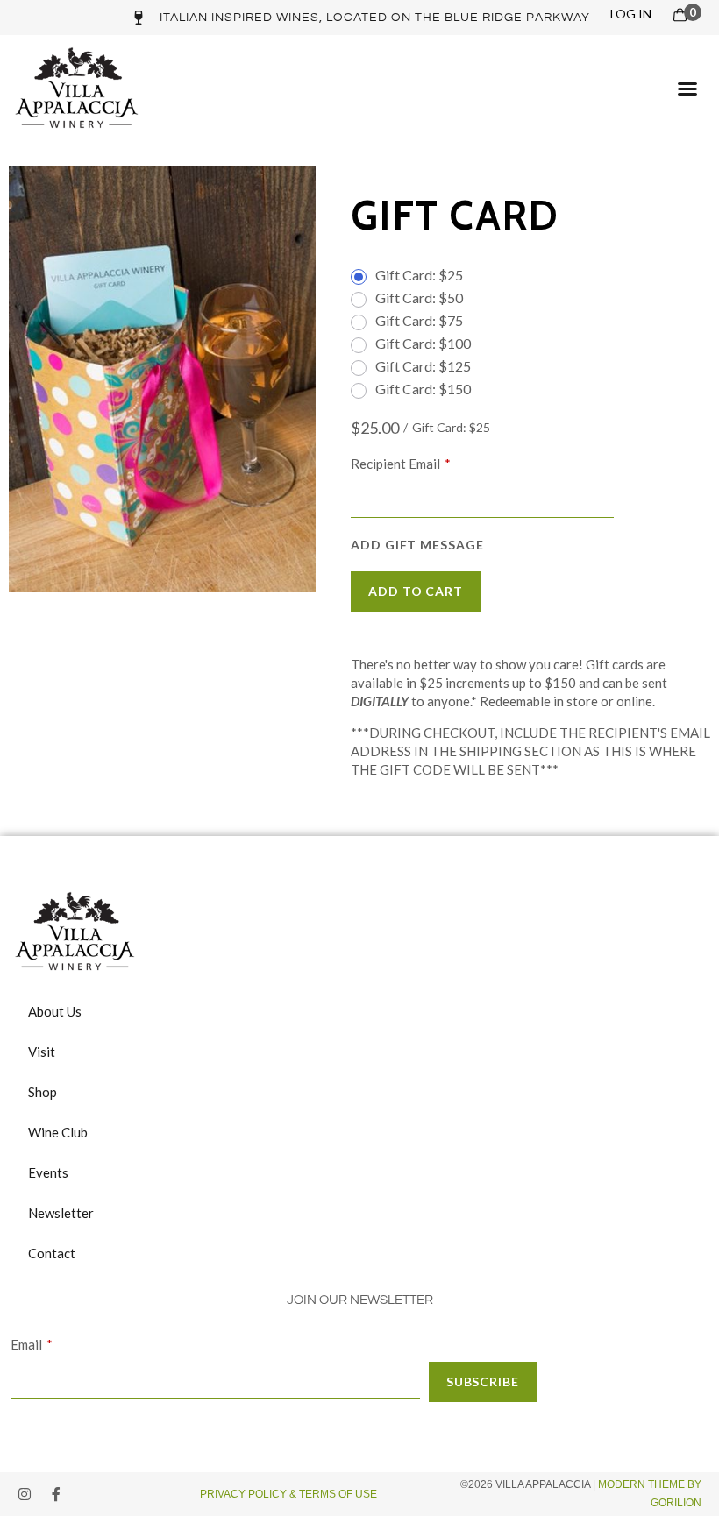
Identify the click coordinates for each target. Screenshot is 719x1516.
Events (48, 1172)
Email (26, 1344)
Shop (42, 1092)
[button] (687, 88)
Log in (630, 13)
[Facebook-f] (56, 1494)
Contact (51, 1253)
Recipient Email (395, 463)
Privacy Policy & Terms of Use (290, 1494)
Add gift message (417, 545)
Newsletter (61, 1213)
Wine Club (58, 1132)
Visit (41, 1051)
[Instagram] (25, 1494)
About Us (55, 1011)
